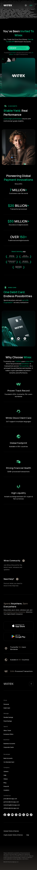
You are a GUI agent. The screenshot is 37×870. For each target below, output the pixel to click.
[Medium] (12, 814)
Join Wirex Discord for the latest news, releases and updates (13, 567)
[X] (8, 814)
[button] (26, 5)
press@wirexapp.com (10, 798)
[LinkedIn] (23, 814)
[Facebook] (5, 814)
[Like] (23, 561)
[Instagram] (16, 814)
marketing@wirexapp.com (12, 805)
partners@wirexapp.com (11, 802)
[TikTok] (31, 814)
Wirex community (12, 560)
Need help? (9, 579)
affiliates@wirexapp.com (11, 808)
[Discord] (27, 814)
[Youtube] (20, 814)
